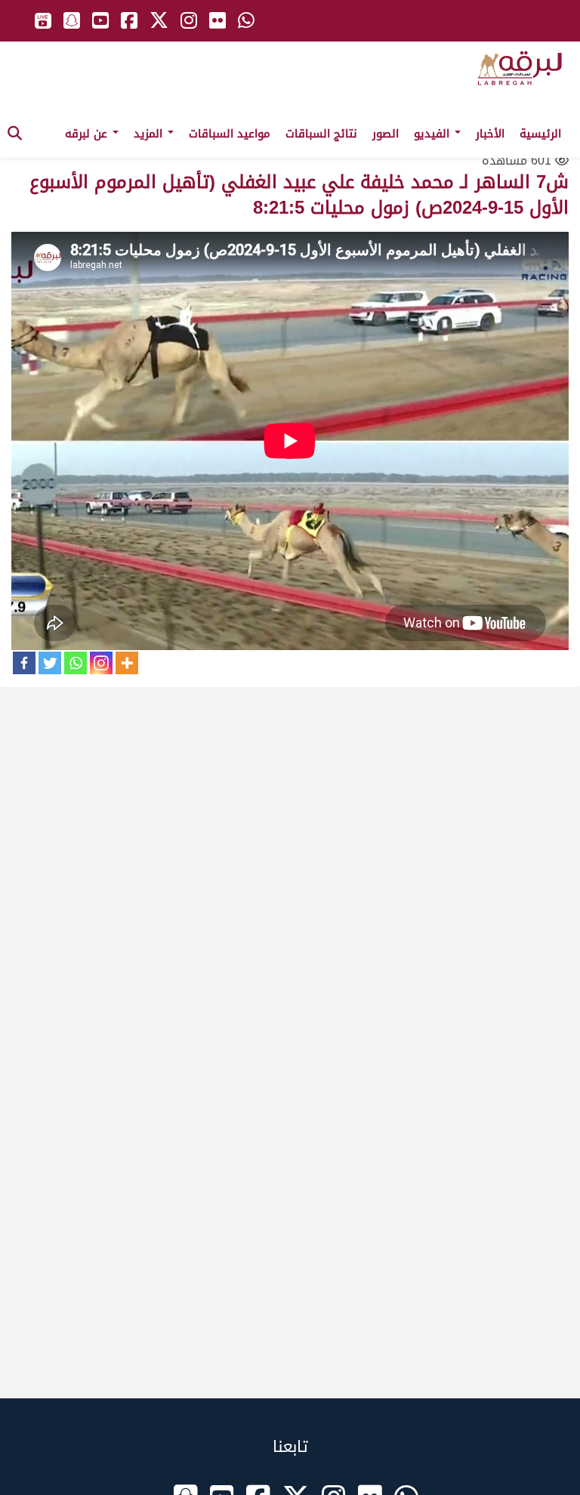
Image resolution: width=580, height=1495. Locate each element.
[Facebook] (24, 663)
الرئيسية (540, 133)
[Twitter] (50, 663)
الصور (385, 133)
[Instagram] (101, 663)
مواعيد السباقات (229, 133)
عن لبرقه (88, 133)
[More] (127, 663)
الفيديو (433, 133)
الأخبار (490, 133)
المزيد (150, 133)
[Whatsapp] (75, 663)
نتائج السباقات (321, 133)
